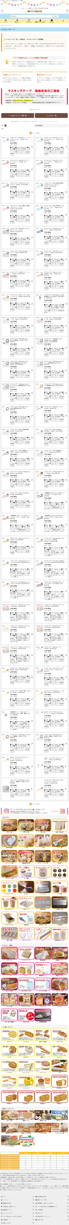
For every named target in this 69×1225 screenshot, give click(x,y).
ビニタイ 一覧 (51, 115)
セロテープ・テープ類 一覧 (18, 115)
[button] (2, 11)
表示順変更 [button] (40, 125)
